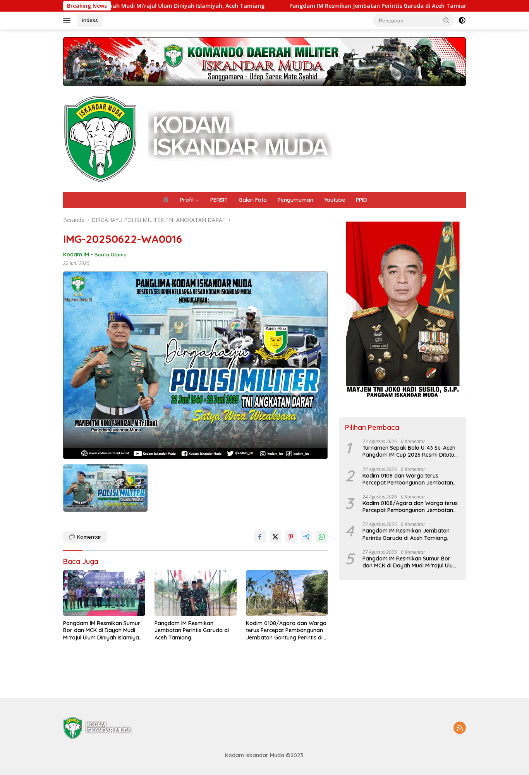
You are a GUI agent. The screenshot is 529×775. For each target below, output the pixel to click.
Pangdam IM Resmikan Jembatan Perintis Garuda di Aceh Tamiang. (337, 5)
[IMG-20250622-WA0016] (105, 488)
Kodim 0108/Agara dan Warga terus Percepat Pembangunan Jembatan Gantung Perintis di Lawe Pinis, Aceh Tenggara (286, 630)
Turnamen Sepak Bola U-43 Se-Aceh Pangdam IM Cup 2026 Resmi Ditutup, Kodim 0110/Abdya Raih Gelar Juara (410, 451)
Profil (187, 199)
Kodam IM (76, 254)
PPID (361, 199)
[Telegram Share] (306, 537)
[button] (446, 20)
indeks (90, 20)
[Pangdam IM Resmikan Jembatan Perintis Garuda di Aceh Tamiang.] (196, 593)
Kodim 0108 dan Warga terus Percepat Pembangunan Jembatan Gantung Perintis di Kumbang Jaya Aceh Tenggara (407, 479)
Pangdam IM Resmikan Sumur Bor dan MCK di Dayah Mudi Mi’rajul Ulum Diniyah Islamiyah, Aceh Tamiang (103, 630)
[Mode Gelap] (462, 20)
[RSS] (459, 728)
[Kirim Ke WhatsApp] (322, 537)
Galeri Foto (253, 199)
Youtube (334, 199)
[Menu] (68, 20)
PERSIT (219, 199)
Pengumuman (295, 199)
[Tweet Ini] (275, 537)
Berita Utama (110, 254)
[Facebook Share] (260, 537)
